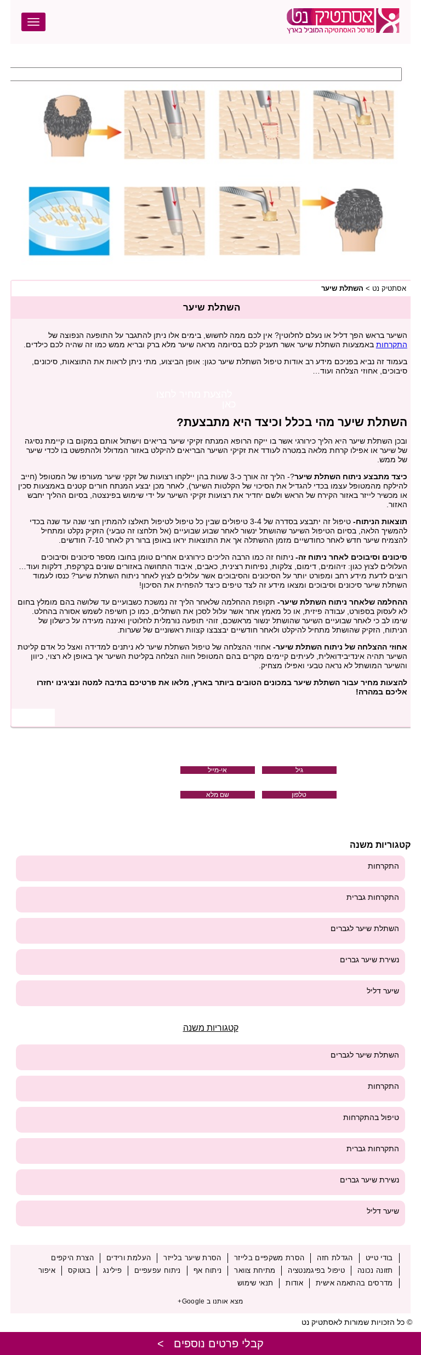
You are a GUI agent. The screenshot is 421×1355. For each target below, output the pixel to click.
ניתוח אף (208, 1270)
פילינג (112, 1270)
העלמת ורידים (128, 1258)
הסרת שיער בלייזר (192, 1258)
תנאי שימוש (255, 1283)
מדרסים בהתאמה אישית (354, 1283)
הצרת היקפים (72, 1258)
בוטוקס (79, 1270)
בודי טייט (379, 1258)
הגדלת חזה (334, 1258)
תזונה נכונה (375, 1270)
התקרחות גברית (372, 897)
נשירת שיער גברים (369, 959)
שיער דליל (383, 990)
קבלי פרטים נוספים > (210, 1343)
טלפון (299, 795)
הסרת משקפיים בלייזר (269, 1258)
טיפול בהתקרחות (371, 1117)
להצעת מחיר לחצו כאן (196, 399)
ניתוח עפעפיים (157, 1270)
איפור (46, 1270)
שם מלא (217, 795)
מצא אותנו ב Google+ (210, 1301)
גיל (299, 770)
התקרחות (391, 344)
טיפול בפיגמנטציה (316, 1270)
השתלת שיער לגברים (365, 928)
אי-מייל (217, 770)
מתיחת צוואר (254, 1270)
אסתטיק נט (389, 288)
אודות (294, 1283)
